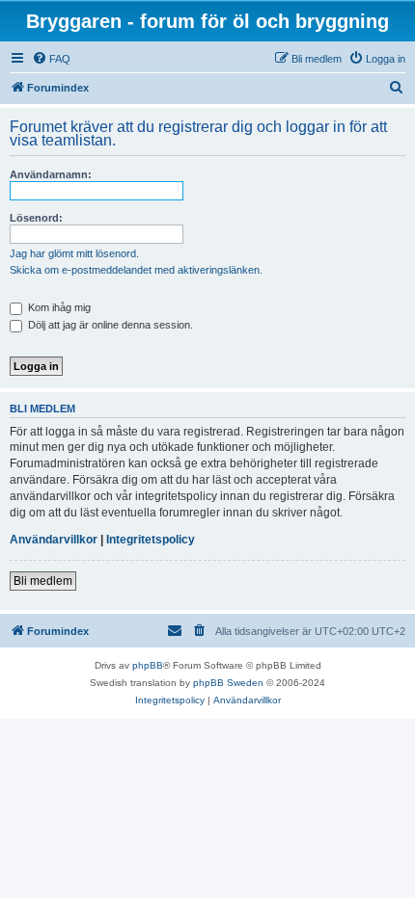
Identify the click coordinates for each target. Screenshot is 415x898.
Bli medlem (43, 581)
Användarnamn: (51, 174)
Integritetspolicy (150, 539)
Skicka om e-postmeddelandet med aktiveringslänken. (136, 270)
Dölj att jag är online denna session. (109, 324)
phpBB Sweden (228, 682)
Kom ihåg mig (58, 307)
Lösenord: (36, 218)
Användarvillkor (53, 539)
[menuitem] (51, 58)
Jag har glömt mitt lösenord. (74, 253)
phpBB (147, 665)
